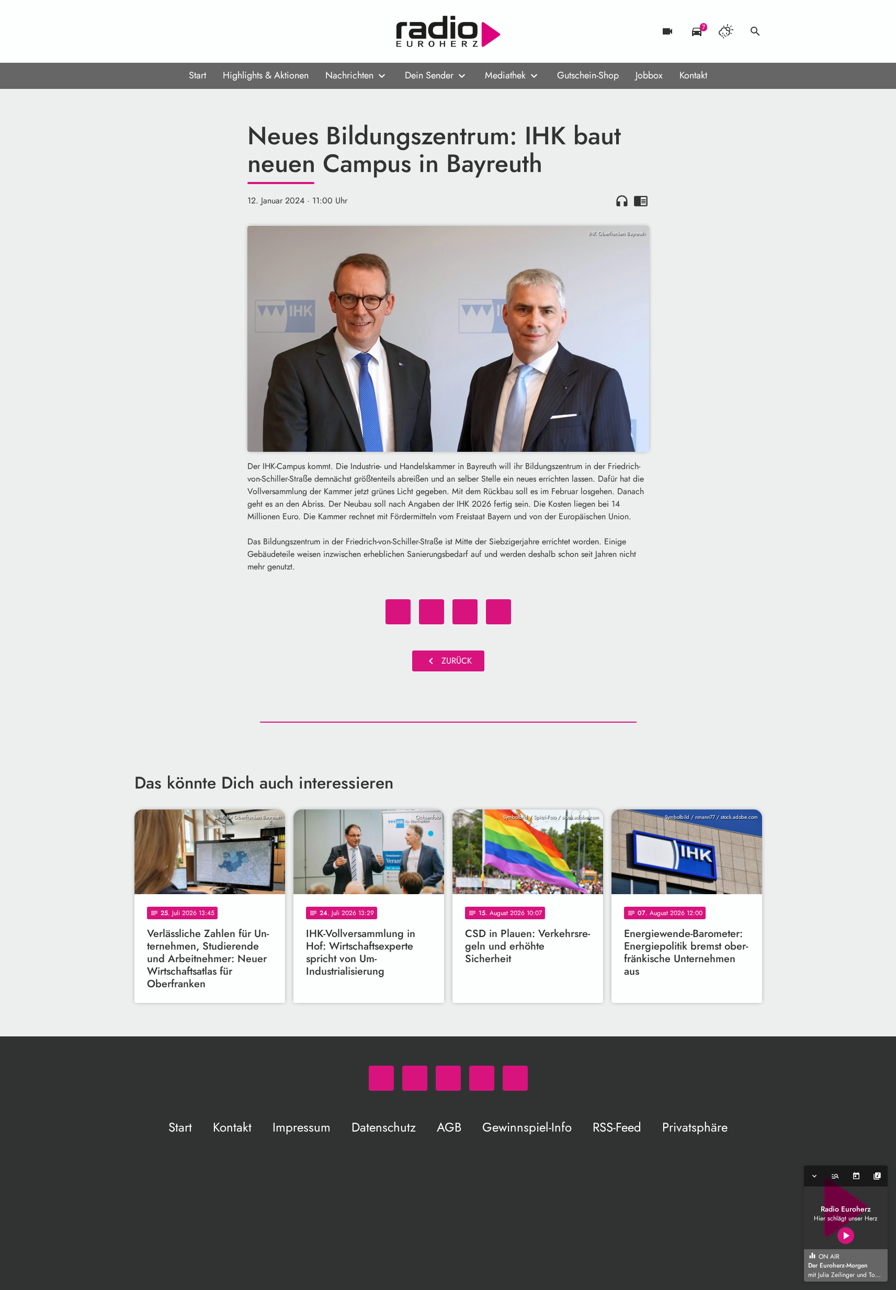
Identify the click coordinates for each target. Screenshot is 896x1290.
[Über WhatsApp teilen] (465, 611)
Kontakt (693, 75)
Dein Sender (429, 75)
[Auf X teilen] (431, 611)
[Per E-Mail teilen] (498, 611)
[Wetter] (726, 31)
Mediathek (505, 75)
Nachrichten (349, 75)
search (755, 31)
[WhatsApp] (144, 31)
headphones (622, 200)
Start (197, 75)
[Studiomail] (207, 31)
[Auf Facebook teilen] (398, 611)
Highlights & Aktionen (266, 75)
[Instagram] (186, 31)
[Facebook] (165, 31)
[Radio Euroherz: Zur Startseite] (448, 31)
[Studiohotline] (228, 31)
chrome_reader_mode (640, 200)
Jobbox (649, 75)
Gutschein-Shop (588, 75)
